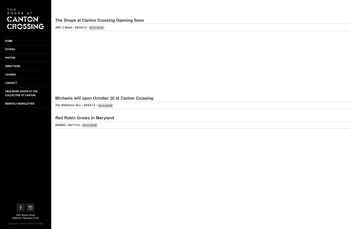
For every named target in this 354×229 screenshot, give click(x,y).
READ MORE (97, 27)
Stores (10, 49)
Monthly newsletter (19, 103)
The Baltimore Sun (68, 105)
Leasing (10, 74)
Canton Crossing (34, 223)
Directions (12, 66)
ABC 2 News (63, 27)
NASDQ (60, 125)
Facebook (21, 208)
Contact (11, 83)
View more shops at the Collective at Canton (21, 93)
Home (8, 41)
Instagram (31, 208)
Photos (10, 57)
